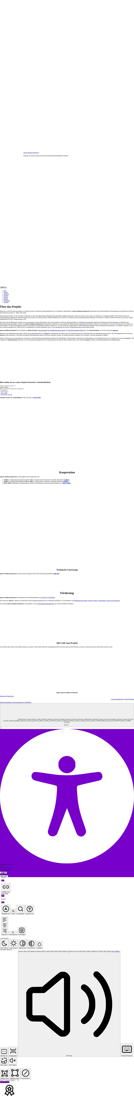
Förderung (7, 300)
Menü (4, 287)
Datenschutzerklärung (6, 702)
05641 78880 (4, 393)
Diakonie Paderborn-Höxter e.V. (77, 330)
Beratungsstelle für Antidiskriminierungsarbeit (51, 330)
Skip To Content (5, 1080)
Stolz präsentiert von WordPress (22, 702)
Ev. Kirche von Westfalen (47, 597)
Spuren (6, 292)
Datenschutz (10, 696)
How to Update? (115, 951)
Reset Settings (5, 1082)
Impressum (3, 696)
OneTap (9, 867)
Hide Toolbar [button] (4, 876)
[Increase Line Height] (2, 895)
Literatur (6, 302)
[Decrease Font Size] (2, 880)
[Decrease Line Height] (2, 902)
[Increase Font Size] (2, 874)
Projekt (6, 297)
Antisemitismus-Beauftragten (45, 603)
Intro (5, 290)
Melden (6, 299)
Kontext (6, 295)
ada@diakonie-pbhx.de (6, 394)
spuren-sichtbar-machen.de (31, 152)
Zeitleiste (6, 294)
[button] (0, 728)
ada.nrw (115, 330)
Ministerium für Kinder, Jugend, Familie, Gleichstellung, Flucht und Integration (97, 600)
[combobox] (67, 715)
